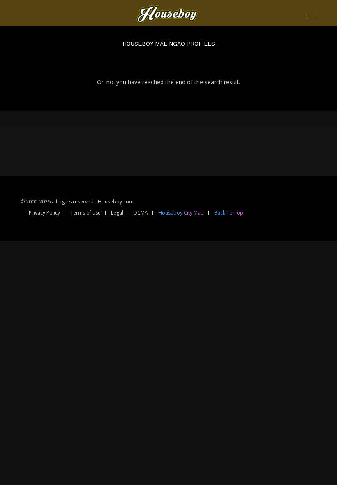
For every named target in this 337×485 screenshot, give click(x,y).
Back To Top (228, 212)
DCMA (141, 212)
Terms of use (85, 212)
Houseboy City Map (181, 212)
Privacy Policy (44, 212)
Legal (117, 212)
